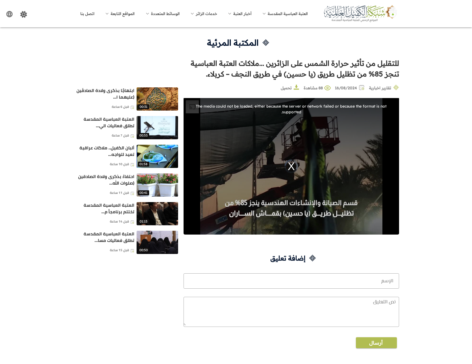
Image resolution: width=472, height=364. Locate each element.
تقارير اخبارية (380, 87)
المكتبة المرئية (233, 42)
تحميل (286, 87)
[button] (284, 14)
